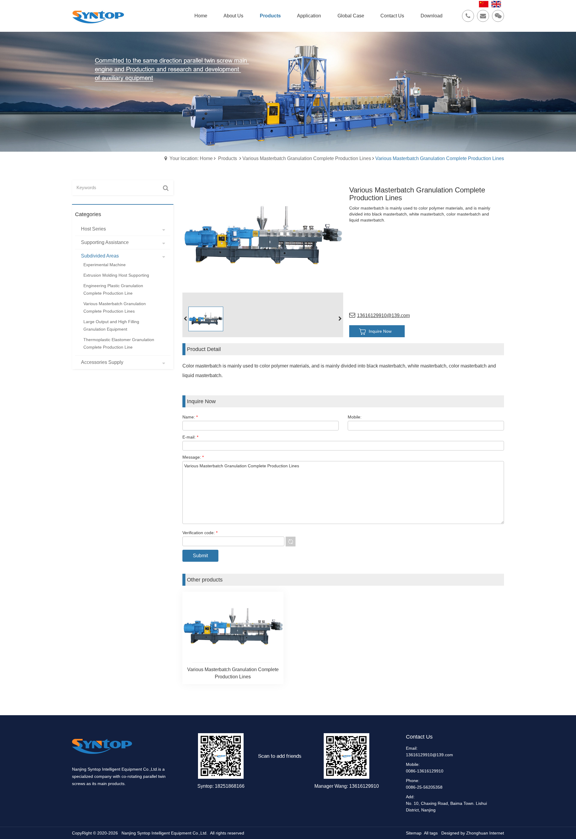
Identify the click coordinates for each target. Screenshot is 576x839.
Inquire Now (380, 331)
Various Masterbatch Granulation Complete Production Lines (306, 158)
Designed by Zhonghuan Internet (472, 833)
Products (227, 158)
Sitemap (414, 833)
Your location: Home (191, 158)
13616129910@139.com (383, 315)
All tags (431, 833)
